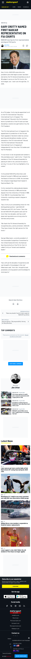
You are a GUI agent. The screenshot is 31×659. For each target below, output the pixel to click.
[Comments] (27, 45)
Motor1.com (15, 618)
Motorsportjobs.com (15, 620)
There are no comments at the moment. (15, 335)
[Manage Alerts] (17, 304)
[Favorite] (23, 45)
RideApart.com (15, 628)
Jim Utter (6, 45)
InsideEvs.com (15, 615)
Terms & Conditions (7, 653)
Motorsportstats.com (15, 626)
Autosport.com (15, 623)
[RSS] (24, 606)
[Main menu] (3, 2)
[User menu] (27, 2)
